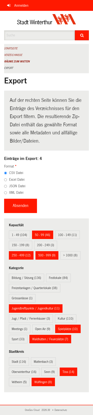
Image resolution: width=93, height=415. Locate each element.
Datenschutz (61, 410)
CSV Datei (16, 173)
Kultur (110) (65, 318)
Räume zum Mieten (17, 61)
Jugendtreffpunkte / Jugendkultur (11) (35, 308)
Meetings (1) (19, 329)
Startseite (11, 48)
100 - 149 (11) (67, 235)
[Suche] (82, 35)
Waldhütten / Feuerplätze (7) (50, 339)
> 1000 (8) (70, 255)
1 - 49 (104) (19, 235)
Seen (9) (49, 372)
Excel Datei (16, 179)
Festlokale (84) (58, 278)
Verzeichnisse (13, 55)
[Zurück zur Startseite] (46, 20)
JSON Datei (17, 186)
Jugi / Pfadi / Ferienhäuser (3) (31, 318)
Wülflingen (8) (43, 382)
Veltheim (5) (19, 382)
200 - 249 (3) (45, 245)
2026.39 (46, 410)
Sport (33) (18, 339)
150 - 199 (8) (20, 245)
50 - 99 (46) (42, 235)
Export (8, 68)
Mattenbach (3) (43, 361)
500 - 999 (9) (46, 255)
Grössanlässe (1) (22, 298)
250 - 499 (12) (21, 255)
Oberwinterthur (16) (24, 372)
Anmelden (21, 5)
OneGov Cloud (33, 410)
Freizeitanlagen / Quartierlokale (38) (34, 288)
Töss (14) (68, 372)
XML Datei (16, 192)
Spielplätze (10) (68, 329)
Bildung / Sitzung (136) (26, 278)
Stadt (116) (19, 361)
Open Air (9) (42, 329)
